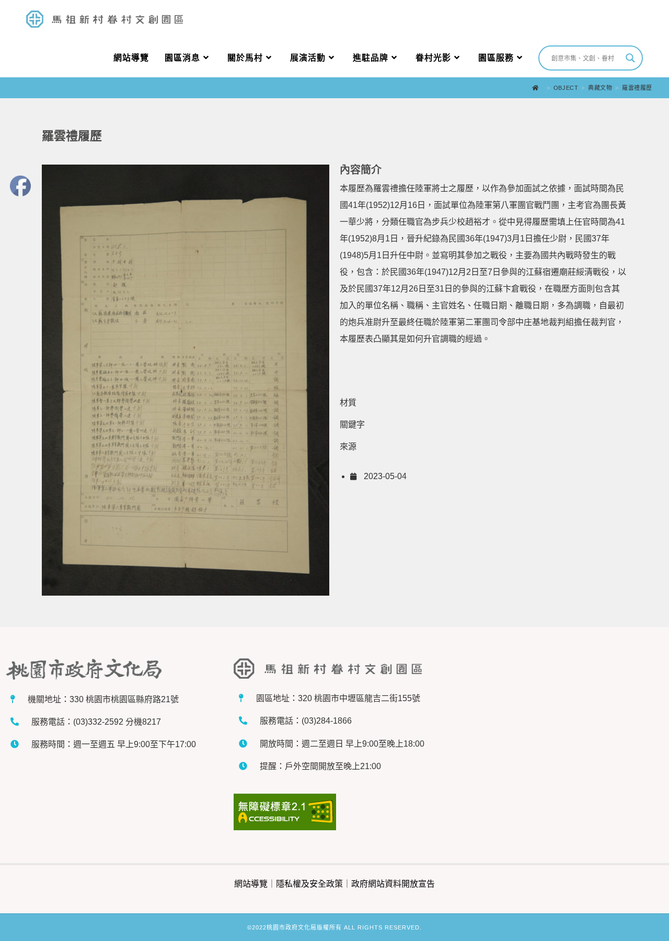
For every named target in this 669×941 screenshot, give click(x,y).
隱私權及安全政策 (309, 883)
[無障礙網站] (335, 812)
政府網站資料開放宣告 (393, 883)
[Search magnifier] (630, 58)
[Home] (538, 88)
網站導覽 (251, 883)
